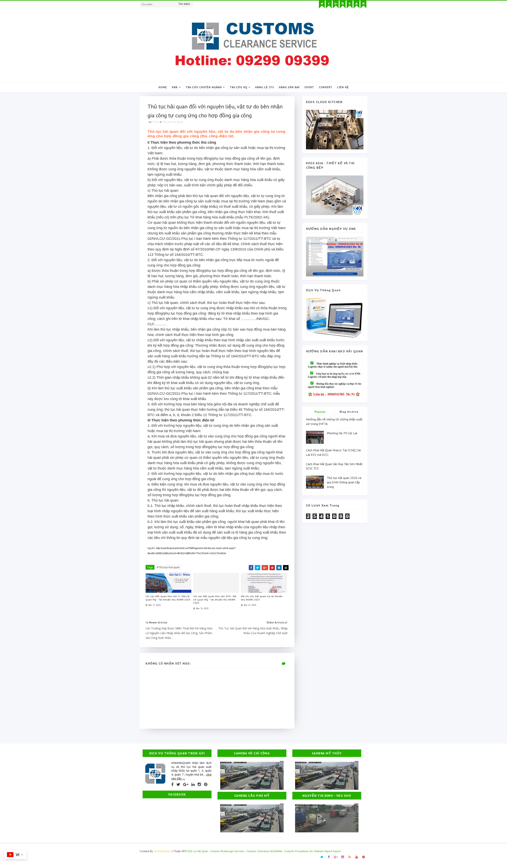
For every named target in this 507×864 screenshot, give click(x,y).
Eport (309, 87)
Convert (325, 87)
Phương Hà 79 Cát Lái (342, 433)
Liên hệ (343, 87)
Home (162, 87)
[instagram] (343, 5)
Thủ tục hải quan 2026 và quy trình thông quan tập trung (344, 482)
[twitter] (322, 5)
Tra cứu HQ (238, 87)
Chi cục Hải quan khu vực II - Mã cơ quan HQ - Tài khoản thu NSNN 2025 (168, 598)
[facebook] (329, 5)
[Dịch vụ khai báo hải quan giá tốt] (334, 317)
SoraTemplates (162, 851)
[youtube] (356, 5)
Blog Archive (349, 412)
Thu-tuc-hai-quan (173, 122)
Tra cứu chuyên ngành (204, 87)
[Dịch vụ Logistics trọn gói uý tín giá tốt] (334, 256)
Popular (320, 412)
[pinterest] (363, 5)
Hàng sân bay (289, 87)
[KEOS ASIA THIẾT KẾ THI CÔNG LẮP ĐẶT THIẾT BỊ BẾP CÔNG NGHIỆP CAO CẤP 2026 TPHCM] (334, 195)
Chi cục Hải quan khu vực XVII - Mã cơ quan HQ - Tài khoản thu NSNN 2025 (214, 599)
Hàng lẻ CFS (264, 87)
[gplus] (336, 5)
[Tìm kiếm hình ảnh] (191, 3)
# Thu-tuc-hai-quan (168, 567)
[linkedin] (193, 784)
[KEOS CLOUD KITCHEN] (334, 129)
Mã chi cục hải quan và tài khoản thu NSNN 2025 (262, 598)
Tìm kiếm (184, 4)
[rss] (350, 5)
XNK (175, 87)
